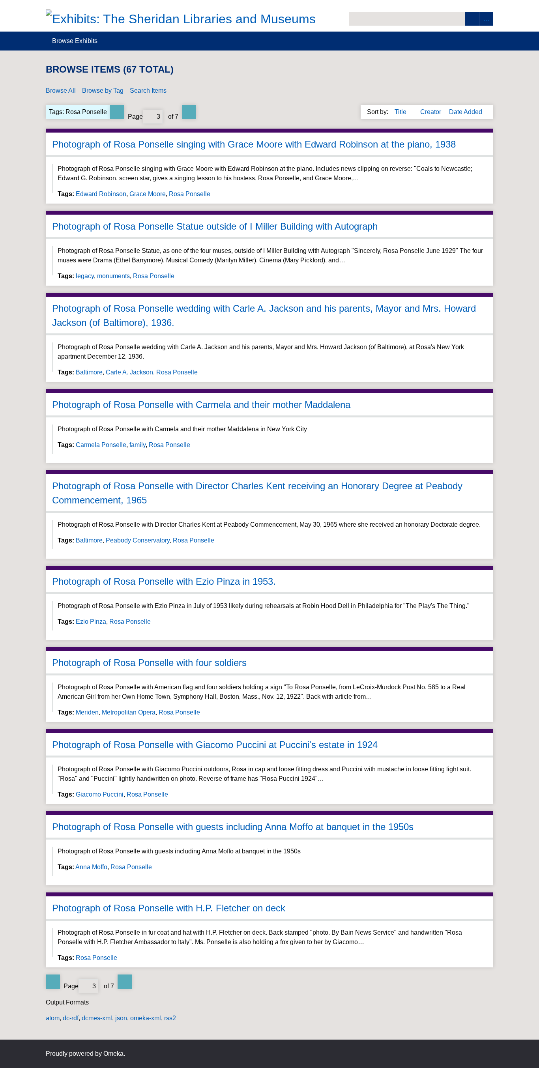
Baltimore (89, 372)
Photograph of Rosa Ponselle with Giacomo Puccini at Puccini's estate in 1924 (215, 744)
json (121, 1018)
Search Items (148, 90)
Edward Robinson (101, 194)
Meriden (87, 712)
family (137, 444)
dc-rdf (71, 1018)
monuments (113, 276)
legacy (85, 276)
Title (401, 111)
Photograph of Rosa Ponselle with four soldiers (149, 662)
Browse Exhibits (74, 40)
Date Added (465, 111)
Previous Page (117, 112)
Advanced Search (486, 19)
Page (135, 116)
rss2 (170, 1018)
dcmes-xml (97, 1018)
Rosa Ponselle (189, 194)
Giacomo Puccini (100, 794)
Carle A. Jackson (129, 372)
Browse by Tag (103, 90)
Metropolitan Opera (128, 712)
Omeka (113, 1053)
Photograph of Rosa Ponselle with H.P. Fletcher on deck (168, 908)
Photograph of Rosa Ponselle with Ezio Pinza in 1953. (164, 581)
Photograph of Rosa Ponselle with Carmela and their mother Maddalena (201, 404)
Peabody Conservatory (138, 540)
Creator (431, 111)
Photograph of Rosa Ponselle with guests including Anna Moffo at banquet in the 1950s (233, 826)
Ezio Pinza (91, 621)
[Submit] (472, 19)
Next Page (189, 112)
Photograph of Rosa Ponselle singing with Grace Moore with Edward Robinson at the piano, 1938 (254, 144)
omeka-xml (145, 1018)
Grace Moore (147, 194)
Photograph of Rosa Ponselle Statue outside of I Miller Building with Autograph (215, 226)
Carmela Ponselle (101, 444)
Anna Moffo (91, 867)
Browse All (61, 90)
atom (53, 1018)
